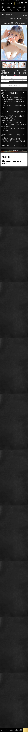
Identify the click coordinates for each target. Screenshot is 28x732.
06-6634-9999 (20, 3)
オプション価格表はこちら (14, 75)
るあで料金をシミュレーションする (14, 150)
